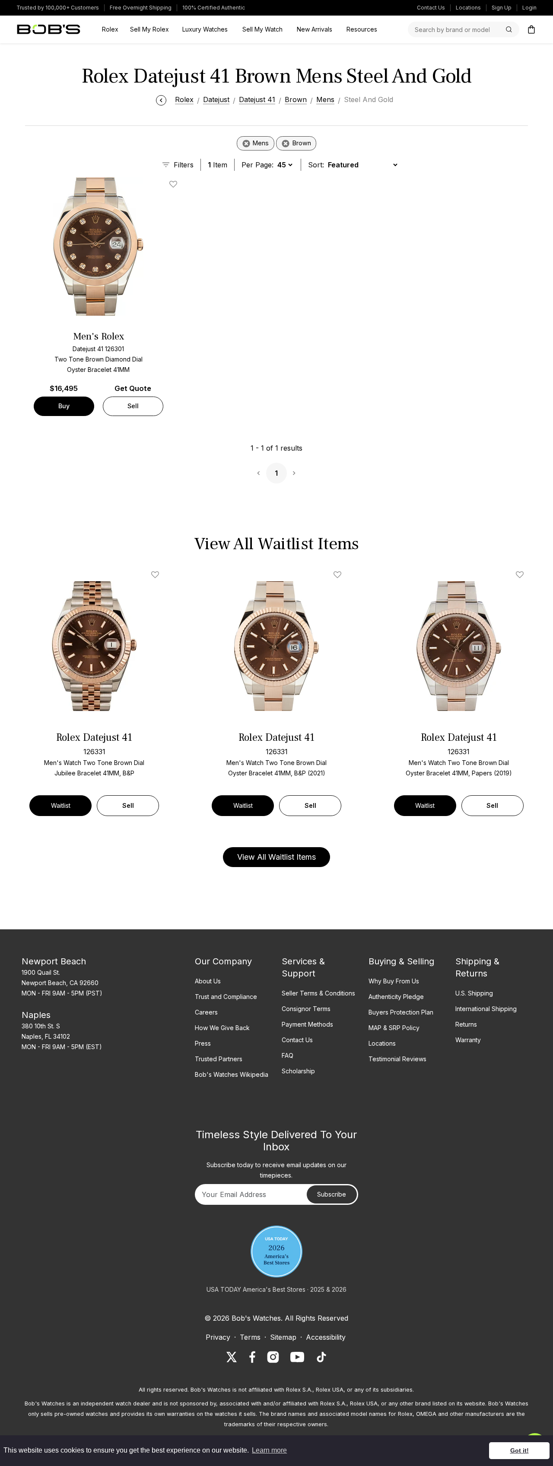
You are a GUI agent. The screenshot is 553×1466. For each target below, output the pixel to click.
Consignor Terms (306, 1008)
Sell (133, 406)
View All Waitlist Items (276, 856)
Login (529, 7)
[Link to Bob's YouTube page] (297, 1357)
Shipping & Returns (477, 967)
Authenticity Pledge (396, 996)
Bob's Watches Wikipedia (231, 1074)
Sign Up (502, 7)
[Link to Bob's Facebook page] (252, 1357)
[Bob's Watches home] (48, 29)
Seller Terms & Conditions (318, 993)
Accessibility (326, 1337)
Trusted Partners (218, 1059)
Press (203, 1043)
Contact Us (431, 7)
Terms (250, 1337)
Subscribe (331, 1194)
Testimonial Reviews (397, 1059)
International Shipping (486, 1008)
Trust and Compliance (226, 996)
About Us (208, 981)
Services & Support (303, 967)
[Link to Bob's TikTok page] (321, 1357)
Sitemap (283, 1337)
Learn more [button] (269, 1450)
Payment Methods (307, 1024)
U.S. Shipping (474, 993)
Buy (64, 406)
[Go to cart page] (531, 29)
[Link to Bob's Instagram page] (273, 1357)
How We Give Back (222, 1027)
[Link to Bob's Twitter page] (231, 1357)
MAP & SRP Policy (394, 1027)
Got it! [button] (519, 1450)
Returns (466, 1024)
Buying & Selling (401, 961)
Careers (206, 1012)
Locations (468, 7)
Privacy (218, 1337)
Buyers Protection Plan (401, 1012)
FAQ (287, 1055)
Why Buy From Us (394, 981)
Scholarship (298, 1071)
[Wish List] (156, 575)
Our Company (223, 961)
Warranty (468, 1039)
